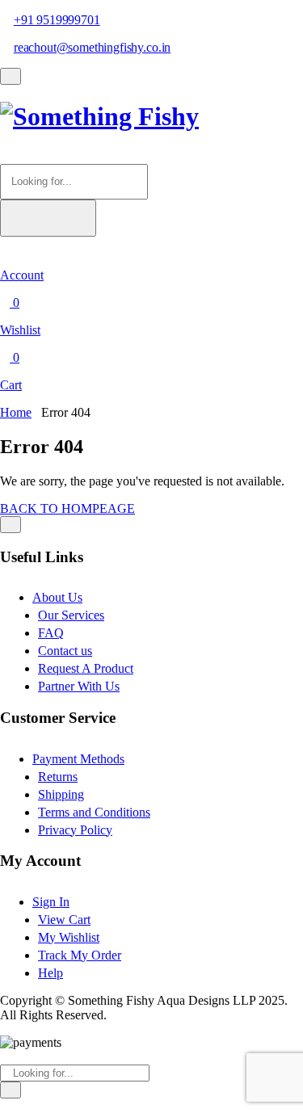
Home (16, 412)
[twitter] (14, 1105)
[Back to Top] (10, 524)
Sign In (50, 902)
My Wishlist (68, 937)
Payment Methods (78, 759)
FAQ (51, 633)
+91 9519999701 (57, 20)
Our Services (71, 615)
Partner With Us (79, 686)
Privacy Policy (75, 830)
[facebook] (5, 1105)
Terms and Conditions (94, 812)
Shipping (61, 794)
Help (50, 973)
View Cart (64, 919)
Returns (58, 776)
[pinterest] (34, 1105)
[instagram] (24, 1105)
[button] (5, 156)
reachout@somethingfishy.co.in (92, 47)
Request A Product (85, 668)
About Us (57, 597)
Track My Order (79, 955)
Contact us (65, 650)
